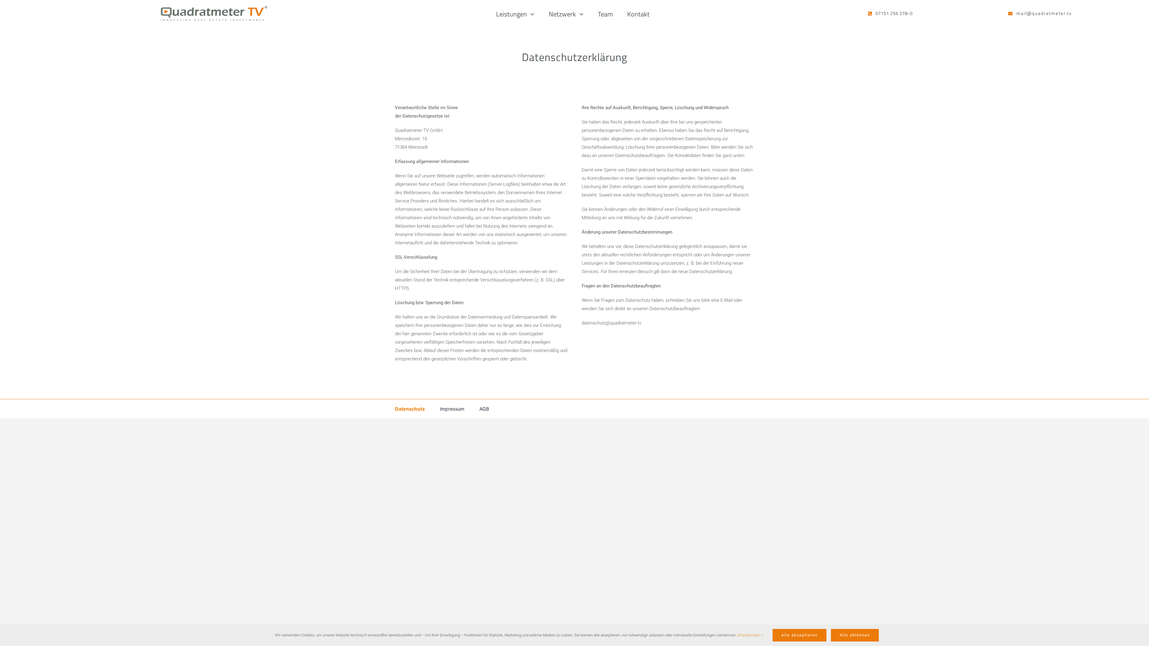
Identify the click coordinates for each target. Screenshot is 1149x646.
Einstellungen (749, 635)
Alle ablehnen (855, 635)
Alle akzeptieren (799, 635)
